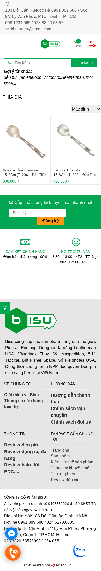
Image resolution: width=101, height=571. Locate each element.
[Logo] (50, 44)
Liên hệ (11, 406)
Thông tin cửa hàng (23, 401)
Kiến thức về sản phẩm (72, 462)
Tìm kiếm (84, 62)
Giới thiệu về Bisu (21, 395)
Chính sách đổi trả (71, 422)
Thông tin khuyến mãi (70, 468)
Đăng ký (50, 221)
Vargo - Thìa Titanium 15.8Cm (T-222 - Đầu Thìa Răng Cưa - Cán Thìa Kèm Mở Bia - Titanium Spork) (75, 172)
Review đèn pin (21, 444)
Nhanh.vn (63, 565)
